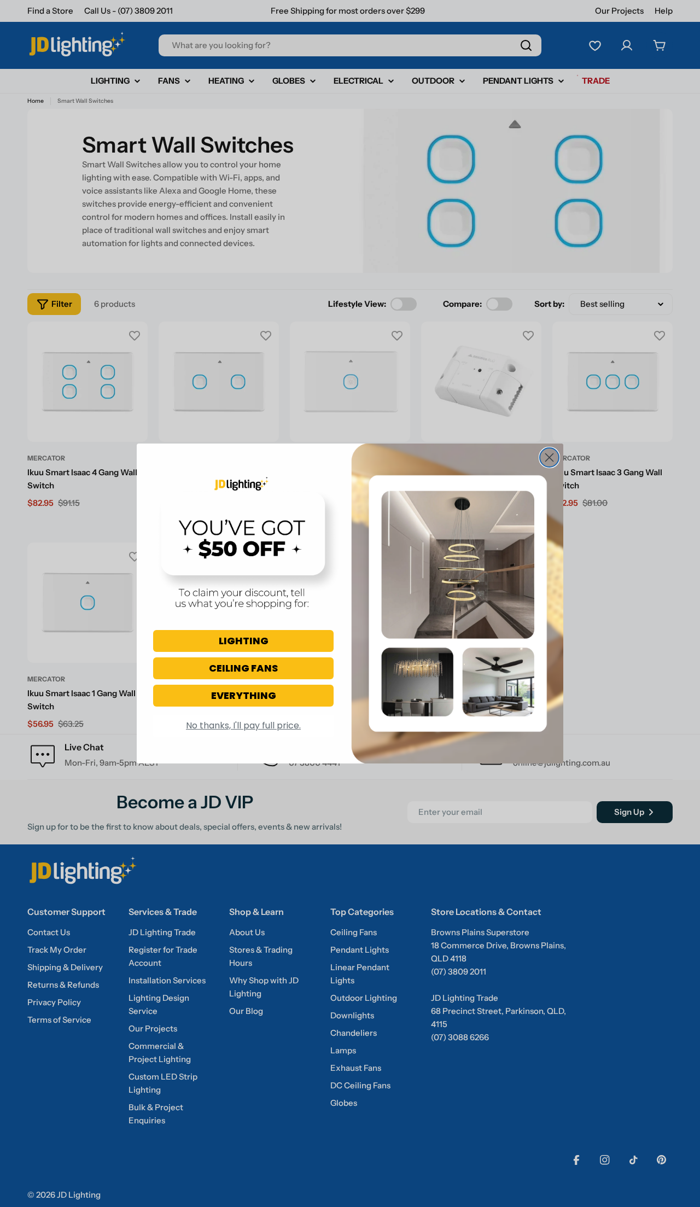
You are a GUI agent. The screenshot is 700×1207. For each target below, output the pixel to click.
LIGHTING (244, 641)
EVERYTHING (243, 695)
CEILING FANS (243, 668)
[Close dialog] (549, 457)
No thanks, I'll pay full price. (243, 725)
